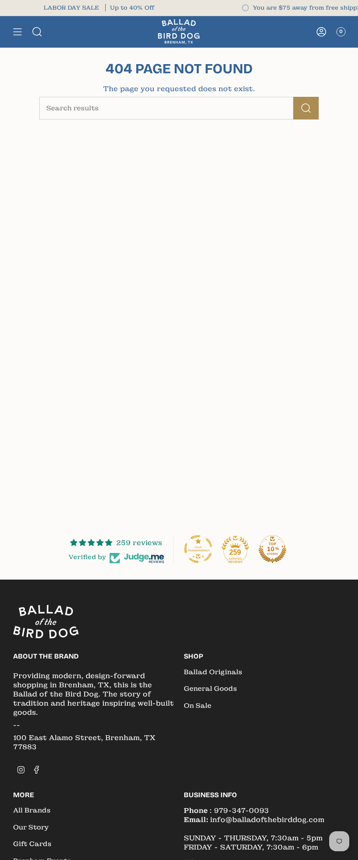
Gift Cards (32, 844)
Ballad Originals (213, 672)
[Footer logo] (46, 621)
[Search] (306, 108)
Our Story (30, 827)
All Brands (32, 810)
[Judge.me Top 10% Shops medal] (272, 549)
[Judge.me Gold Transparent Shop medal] (198, 549)
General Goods (210, 688)
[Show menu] (17, 31)
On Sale (197, 705)
